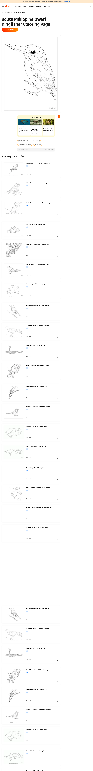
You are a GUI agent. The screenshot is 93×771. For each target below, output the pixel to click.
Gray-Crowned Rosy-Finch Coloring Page (38, 549)
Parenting (31, 6)
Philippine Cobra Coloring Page (35, 345)
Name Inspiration (46, 6)
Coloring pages (37, 144)
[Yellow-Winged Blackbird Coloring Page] (13, 494)
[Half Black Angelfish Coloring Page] (13, 432)
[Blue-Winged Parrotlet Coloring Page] (13, 371)
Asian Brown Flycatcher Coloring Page (37, 305)
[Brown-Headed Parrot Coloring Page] (13, 533)
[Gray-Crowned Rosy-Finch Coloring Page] (13, 555)
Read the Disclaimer (25, 149)
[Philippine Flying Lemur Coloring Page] (13, 250)
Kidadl (2, 12)
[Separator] (59, 116)
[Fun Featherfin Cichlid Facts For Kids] (24, 122)
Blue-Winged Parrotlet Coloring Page (37, 365)
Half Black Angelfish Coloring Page (36, 426)
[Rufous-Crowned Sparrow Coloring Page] (13, 413)
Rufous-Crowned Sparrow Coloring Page (38, 406)
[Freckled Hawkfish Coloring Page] (13, 230)
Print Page (11, 29)
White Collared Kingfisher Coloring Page (38, 203)
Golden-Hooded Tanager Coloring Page (38, 569)
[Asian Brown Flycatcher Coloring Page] (13, 311)
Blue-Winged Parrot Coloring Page (36, 386)
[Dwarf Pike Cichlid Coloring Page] (13, 452)
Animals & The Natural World (25, 144)
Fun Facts (24, 6)
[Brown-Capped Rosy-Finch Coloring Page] (13, 514)
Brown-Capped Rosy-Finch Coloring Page (38, 507)
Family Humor (38, 6)
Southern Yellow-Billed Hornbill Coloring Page (40, 608)
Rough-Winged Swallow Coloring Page (38, 264)
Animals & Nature (23, 126)
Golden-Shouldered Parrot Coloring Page (38, 163)
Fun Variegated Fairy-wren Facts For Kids (48, 130)
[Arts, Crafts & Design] (27, 166)
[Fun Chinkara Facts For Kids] (36, 122)
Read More (67, 1)
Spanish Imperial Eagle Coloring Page (37, 325)
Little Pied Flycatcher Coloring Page (37, 183)
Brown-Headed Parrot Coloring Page (37, 527)
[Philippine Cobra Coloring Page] (13, 351)
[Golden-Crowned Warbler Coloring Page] (13, 595)
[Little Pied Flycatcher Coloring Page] (13, 189)
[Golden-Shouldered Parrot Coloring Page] (13, 169)
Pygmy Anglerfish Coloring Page (36, 284)
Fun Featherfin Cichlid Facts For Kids (23, 130)
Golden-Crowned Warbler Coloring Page (38, 588)
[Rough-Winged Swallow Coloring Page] (13, 270)
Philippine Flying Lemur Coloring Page (37, 244)
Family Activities (16, 6)
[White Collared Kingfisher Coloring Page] (13, 209)
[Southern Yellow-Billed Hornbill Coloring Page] (13, 615)
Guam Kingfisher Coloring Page (35, 467)
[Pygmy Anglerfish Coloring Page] (13, 290)
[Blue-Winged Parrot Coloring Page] (13, 393)
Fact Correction (50, 149)
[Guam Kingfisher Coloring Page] (13, 474)
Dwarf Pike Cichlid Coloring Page (36, 446)
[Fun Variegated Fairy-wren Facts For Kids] (48, 122)
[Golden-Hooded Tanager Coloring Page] (13, 575)
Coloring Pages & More (23, 140)
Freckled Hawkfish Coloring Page (36, 224)
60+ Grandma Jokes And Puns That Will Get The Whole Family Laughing (42, 1)
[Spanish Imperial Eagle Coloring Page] (13, 331)
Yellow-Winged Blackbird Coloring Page (38, 487)
